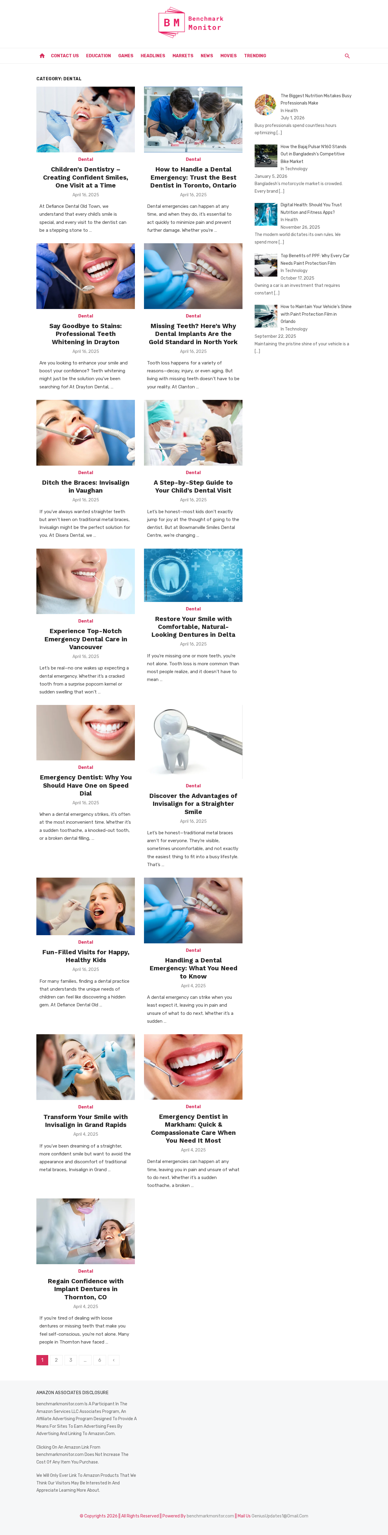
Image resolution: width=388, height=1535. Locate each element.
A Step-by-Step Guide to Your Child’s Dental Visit (193, 486)
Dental (85, 159)
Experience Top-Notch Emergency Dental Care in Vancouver (85, 639)
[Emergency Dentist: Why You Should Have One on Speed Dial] (85, 732)
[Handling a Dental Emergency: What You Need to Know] (193, 910)
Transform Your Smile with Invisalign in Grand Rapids (85, 1120)
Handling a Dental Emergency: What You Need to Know (193, 968)
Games (125, 55)
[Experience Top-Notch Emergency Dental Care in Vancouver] (85, 581)
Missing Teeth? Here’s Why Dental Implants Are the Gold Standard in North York (193, 334)
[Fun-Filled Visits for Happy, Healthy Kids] (85, 906)
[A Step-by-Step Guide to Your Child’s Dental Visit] (193, 433)
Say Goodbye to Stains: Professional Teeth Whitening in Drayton (85, 334)
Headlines (153, 55)
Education (98, 55)
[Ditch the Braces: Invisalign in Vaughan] (85, 433)
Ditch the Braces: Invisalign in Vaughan (85, 486)
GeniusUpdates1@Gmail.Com (280, 1516)
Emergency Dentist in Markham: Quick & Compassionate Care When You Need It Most (193, 1128)
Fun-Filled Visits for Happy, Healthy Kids (85, 956)
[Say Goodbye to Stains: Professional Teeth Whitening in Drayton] (85, 276)
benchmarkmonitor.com (210, 1516)
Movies (228, 55)
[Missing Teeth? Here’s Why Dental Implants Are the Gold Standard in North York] (193, 276)
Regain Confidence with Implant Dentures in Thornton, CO (86, 1289)
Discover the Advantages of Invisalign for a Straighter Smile (193, 804)
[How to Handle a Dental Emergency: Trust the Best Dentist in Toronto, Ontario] (193, 119)
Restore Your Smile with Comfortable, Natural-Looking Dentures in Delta (193, 627)
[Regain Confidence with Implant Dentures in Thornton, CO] (85, 1231)
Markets (182, 55)
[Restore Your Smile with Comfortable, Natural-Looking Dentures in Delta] (193, 575)
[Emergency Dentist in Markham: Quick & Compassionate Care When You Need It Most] (193, 1067)
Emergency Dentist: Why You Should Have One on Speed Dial (86, 785)
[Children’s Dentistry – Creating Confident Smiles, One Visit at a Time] (85, 119)
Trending (255, 55)
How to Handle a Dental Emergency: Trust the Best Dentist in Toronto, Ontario (193, 177)
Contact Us (65, 55)
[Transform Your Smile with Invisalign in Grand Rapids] (85, 1067)
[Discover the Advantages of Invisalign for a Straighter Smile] (193, 742)
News (207, 55)
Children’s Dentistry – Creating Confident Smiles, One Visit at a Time (85, 177)
